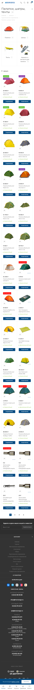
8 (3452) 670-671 (17, 617)
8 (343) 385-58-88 (17, 595)
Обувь (17, 551)
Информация (17, 579)
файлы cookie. (15, 681)
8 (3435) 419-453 (17, 654)
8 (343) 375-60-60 (17, 635)
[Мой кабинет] (28, 3)
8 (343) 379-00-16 (17, 639)
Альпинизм (17, 549)
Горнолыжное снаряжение (17, 554)
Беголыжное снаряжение (17, 546)
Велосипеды (17, 559)
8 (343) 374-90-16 (17, 631)
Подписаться (27, 527)
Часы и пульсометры (17, 566)
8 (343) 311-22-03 (17, 606)
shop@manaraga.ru (17, 600)
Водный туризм (17, 569)
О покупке (17, 575)
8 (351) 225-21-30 (17, 646)
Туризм (17, 544)
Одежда (17, 541)
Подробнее (9, 101)
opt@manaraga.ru (17, 611)
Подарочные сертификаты (17, 571)
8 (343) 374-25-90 (17, 627)
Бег (17, 564)
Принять (26, 681)
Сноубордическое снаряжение (17, 556)
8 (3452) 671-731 (17, 620)
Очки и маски (17, 561)
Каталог (17, 536)
